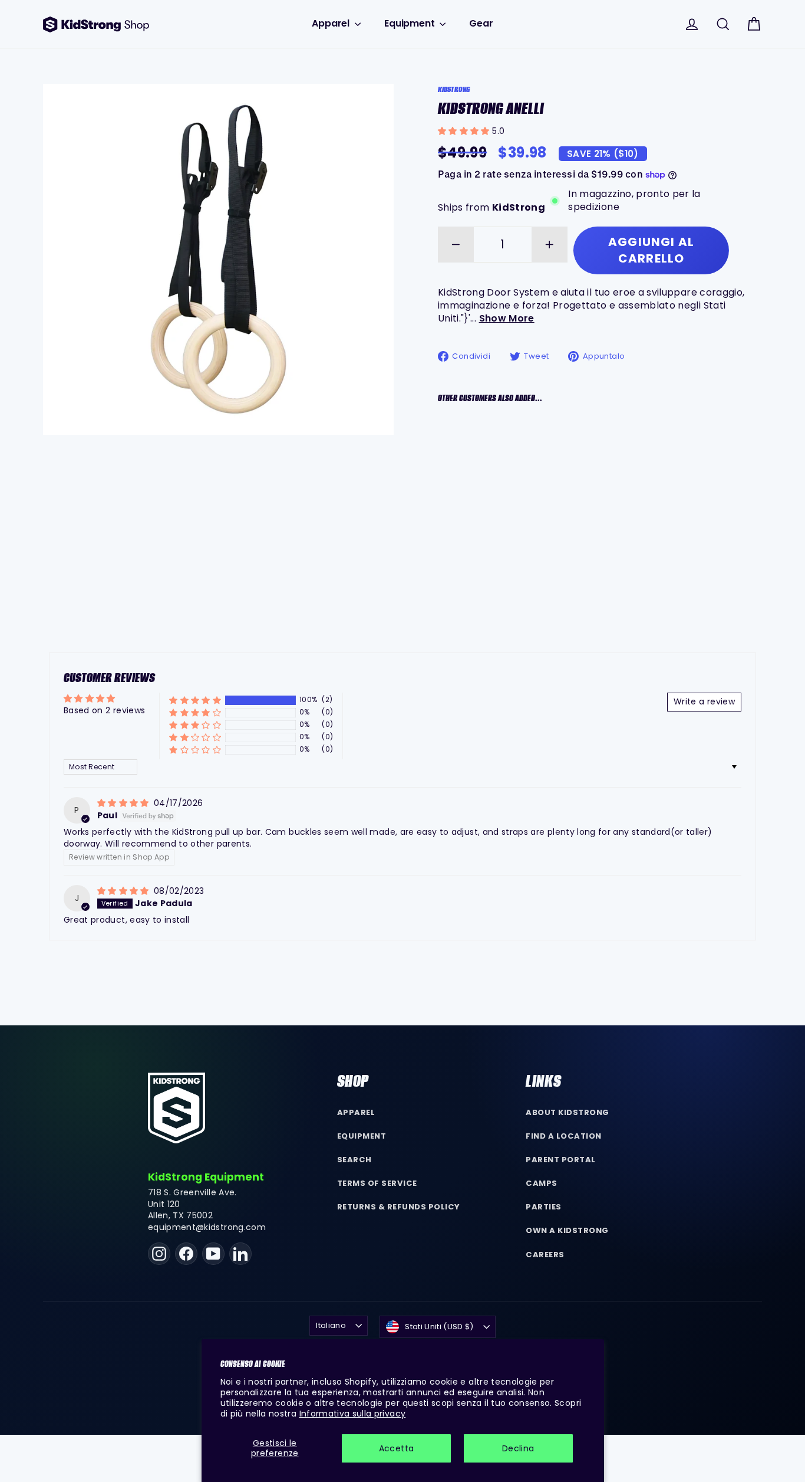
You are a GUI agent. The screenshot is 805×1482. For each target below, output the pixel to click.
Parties (544, 1206)
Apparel (332, 23)
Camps (541, 1183)
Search (354, 1159)
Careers (545, 1254)
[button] (465, 131)
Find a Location (564, 1136)
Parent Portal (561, 1159)
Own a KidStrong (567, 1230)
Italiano (331, 1325)
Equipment (410, 23)
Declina (518, 1448)
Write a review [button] (704, 701)
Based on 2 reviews (104, 710)
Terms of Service (377, 1183)
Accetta (396, 1448)
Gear (481, 23)
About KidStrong (567, 1112)
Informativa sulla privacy (352, 1413)
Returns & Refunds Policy (399, 1206)
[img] (124, 803)
